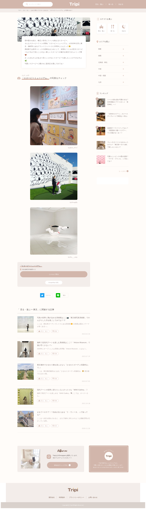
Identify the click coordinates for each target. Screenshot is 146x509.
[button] (27, 4)
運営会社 (52, 497)
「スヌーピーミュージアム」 (35, 78)
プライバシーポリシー (76, 497)
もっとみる (122, 171)
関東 (55, 331)
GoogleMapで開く (53, 282)
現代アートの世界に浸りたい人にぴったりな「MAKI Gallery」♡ (62, 390)
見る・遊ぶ (99, 4)
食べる (110, 4)
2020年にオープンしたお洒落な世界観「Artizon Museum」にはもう (61, 349)
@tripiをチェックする (61, 465)
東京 (55, 426)
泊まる (120, 4)
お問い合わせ (92, 497)
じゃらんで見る (54, 274)
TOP (19, 10)
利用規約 (62, 497)
